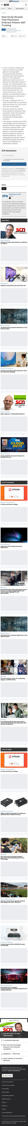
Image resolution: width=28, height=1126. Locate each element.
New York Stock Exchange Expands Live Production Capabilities (12, 1047)
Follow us (15, 36)
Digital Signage (20, 8)
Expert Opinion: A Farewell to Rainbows (13, 1059)
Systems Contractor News (13, 30)
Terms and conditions (7, 1082)
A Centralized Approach (11, 1040)
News (3, 29)
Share (5, 36)
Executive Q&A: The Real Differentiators (11, 1034)
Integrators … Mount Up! (11, 1054)
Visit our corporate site (14, 1070)
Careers (4, 1109)
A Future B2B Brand (7, 1112)
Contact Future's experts (8, 1085)
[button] (2, 4)
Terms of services (20, 168)
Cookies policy (5, 1092)
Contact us (4, 1105)
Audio (9, 8)
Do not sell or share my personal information (13, 1116)
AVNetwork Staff (12, 29)
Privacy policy (5, 1088)
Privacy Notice (22, 170)
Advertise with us (6, 1099)
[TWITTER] (10, 198)
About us (4, 1102)
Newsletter (23, 36)
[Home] (14, 1)
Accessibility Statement (8, 1095)
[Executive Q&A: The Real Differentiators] (14, 1030)
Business (4, 12)
